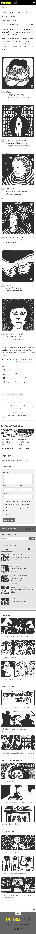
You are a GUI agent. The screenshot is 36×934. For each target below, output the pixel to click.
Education (13, 576)
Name (5, 485)
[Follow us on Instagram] (33, 529)
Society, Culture (15, 566)
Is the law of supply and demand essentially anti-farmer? (13, 730)
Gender (12, 587)
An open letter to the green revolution (19, 558)
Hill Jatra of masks (8, 657)
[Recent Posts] (18, 549)
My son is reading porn (18, 568)
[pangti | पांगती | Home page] (12, 2)
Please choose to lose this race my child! (17, 802)
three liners (20, 394)
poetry (13, 394)
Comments (9, 460)
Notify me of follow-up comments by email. (17, 509)
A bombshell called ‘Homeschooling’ (16, 579)
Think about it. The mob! (10, 852)
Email (21, 485)
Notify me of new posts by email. (17, 515)
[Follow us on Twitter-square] (27, 529)
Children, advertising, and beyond (14, 873)
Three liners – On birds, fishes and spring (18, 359)
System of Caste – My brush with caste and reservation (16, 896)
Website (6, 493)
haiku (8, 394)
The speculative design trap (12, 679)
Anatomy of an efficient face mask (14, 636)
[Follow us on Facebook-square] (30, 529)
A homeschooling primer (18, 601)
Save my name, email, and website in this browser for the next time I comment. (17, 502)
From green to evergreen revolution (15, 707)
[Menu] (33, 2)
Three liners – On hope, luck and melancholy (19, 362)
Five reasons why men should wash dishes (22, 590)
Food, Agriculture (16, 555)
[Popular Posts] (6, 549)
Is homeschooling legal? (10, 824)
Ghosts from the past (9, 781)
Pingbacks (23, 460)
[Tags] (29, 549)
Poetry (4, 7)
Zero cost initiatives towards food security (17, 752)
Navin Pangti (7, 20)
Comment (7, 472)
